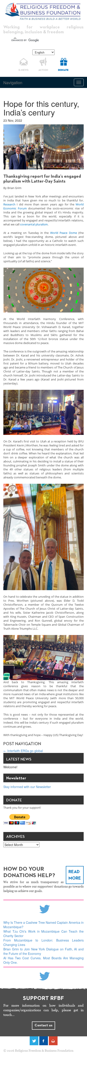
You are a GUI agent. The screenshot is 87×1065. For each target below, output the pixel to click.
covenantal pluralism (34, 224)
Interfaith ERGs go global (23, 750)
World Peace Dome (63, 233)
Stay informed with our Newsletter (27, 786)
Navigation (12, 82)
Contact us (43, 1025)
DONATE (63, 70)
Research (9, 204)
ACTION (43, 70)
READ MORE (74, 875)
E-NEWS (24, 70)
